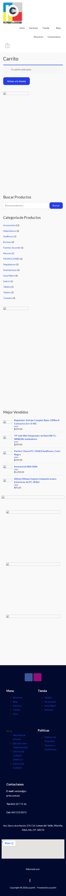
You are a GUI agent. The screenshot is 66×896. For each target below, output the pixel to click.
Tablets (7, 292)
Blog (58, 28)
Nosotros (38, 36)
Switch (6, 281)
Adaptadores (9, 231)
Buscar (56, 205)
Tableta (7, 286)
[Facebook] (29, 677)
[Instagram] (37, 677)
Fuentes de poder (11, 247)
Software (48, 709)
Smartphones (9, 270)
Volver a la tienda (16, 81)
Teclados (7, 298)
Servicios (33, 28)
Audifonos (8, 236)
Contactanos (54, 36)
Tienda (45, 28)
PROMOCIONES (11, 258)
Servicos (17, 705)
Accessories (9, 225)
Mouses (7, 253)
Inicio (22, 28)
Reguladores (9, 264)
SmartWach (9, 275)
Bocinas (7, 242)
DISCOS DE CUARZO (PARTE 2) (18, 755)
